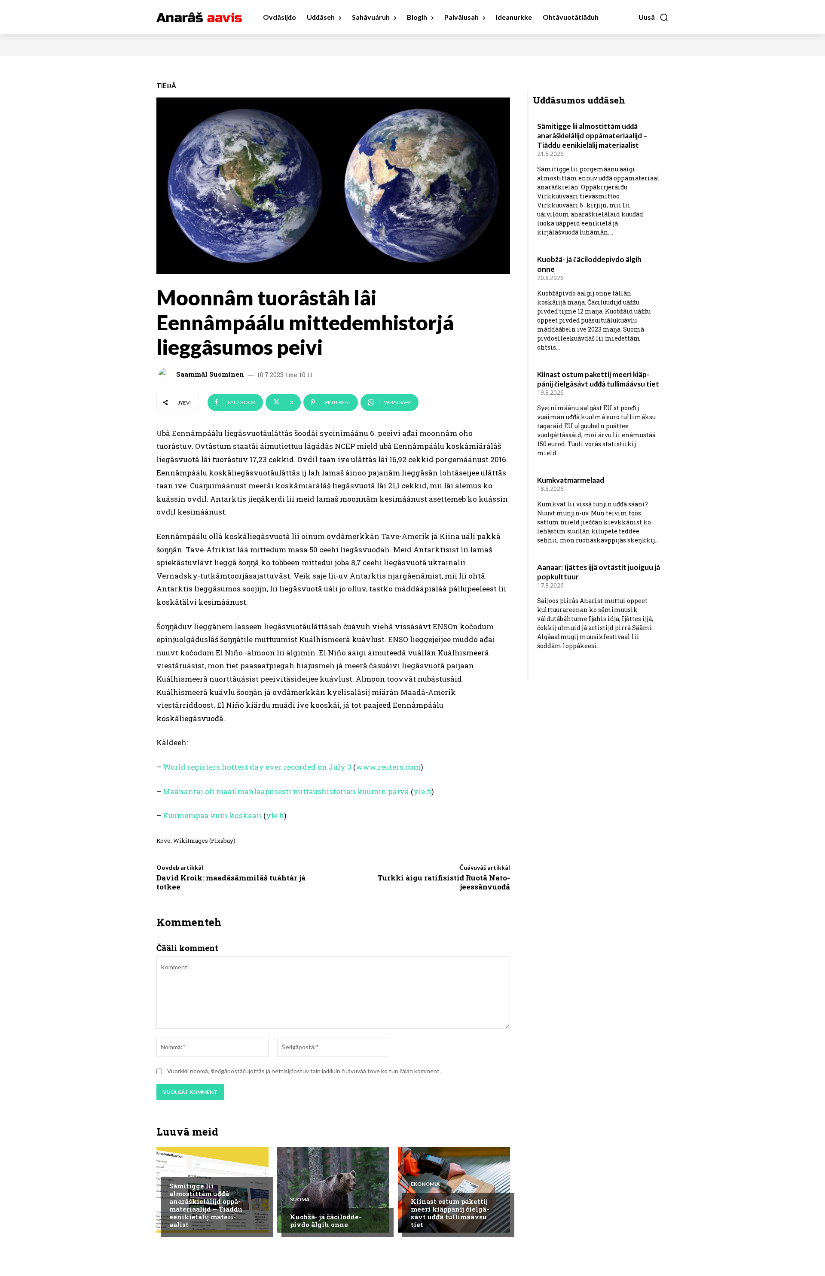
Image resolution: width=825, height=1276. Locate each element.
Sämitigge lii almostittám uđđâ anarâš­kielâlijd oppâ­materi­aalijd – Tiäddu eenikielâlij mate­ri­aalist (205, 1205)
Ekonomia (425, 1184)
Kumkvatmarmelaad (570, 479)
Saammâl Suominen (210, 374)
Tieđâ (166, 85)
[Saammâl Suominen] (166, 374)
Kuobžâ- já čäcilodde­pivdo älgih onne (325, 1220)
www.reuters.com (388, 767)
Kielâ (176, 1168)
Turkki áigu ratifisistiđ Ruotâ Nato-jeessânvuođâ (443, 882)
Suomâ (300, 1199)
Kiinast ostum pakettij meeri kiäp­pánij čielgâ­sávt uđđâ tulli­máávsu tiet (450, 1213)
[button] (654, 17)
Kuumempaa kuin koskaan (212, 815)
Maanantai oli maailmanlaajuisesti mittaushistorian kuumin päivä (286, 791)
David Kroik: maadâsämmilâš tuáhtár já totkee (231, 882)
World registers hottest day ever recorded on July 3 (257, 767)
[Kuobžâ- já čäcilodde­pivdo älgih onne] (333, 1190)
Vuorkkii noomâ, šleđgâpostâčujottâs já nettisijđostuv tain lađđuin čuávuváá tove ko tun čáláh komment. (304, 1071)
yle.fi (422, 791)
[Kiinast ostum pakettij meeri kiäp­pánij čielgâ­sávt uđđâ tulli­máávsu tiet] (454, 1190)
